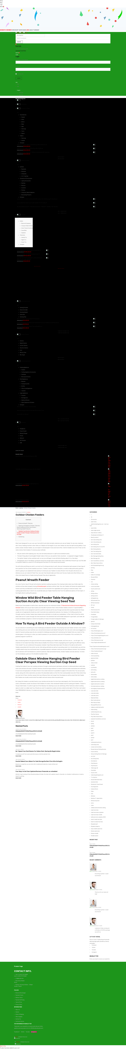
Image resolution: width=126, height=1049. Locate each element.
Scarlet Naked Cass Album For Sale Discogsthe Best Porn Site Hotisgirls (39, 761)
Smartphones (23, 114)
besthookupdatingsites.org (97, 565)
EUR (18, 86)
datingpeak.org (94, 598)
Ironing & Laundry (25, 383)
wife (92, 793)
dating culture (94, 593)
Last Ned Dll (93, 667)
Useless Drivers (94, 789)
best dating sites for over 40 (98, 546)
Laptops (22, 166)
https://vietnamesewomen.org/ (98, 648)
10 (91, 517)
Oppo (22, 126)
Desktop (23, 183)
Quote (92, 721)
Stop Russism (94, 765)
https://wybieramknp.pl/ (97, 651)
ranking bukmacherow (96, 742)
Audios (21, 221)
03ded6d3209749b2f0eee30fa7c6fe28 (29, 731)
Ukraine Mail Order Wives (96, 779)
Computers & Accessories (26, 178)
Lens (21, 350)
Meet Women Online (95, 702)
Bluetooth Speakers (26, 223)
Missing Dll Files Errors (96, 705)
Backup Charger (23, 433)
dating (92, 591)
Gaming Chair (23, 317)
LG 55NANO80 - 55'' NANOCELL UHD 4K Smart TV (27, 483)
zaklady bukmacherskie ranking (98, 807)
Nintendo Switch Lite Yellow (22, 500)
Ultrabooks (23, 173)
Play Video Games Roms (96, 716)
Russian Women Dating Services (98, 749)
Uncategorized (94, 786)
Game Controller (24, 310)
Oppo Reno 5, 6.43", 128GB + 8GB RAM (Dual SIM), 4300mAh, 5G (32, 144)
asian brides (94, 528)
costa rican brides (95, 586)
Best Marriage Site (95, 558)
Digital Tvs (23, 239)
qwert (92, 730)
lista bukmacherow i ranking (97, 686)
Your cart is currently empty (22, 48)
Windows (93, 796)
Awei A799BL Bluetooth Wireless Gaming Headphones (29, 326)
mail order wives (95, 695)
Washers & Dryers (25, 400)
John (17, 512)
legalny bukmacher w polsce (97, 684)
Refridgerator (24, 397)
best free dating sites (96, 551)
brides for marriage (95, 574)
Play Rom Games (95, 714)
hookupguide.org (95, 626)
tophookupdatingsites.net (97, 775)
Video (92, 791)
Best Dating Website (96, 549)
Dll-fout (93, 605)
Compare (22, 142)
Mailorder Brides (94, 698)
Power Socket (23, 431)
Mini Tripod (22, 355)
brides (92, 572)
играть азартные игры (96, 819)
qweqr (92, 723)
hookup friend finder (95, 623)
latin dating (93, 669)
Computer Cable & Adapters (28, 192)
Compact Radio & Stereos (27, 225)
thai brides (93, 770)
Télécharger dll (94, 768)
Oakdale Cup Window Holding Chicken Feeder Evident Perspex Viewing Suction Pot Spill (28, 533)
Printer (21, 435)
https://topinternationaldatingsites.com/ (99, 646)
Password (18, 66)
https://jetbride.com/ (96, 638)
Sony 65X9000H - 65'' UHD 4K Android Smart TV (28, 254)
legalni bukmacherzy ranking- (98, 681)
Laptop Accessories (26, 180)
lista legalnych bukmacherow (98, 688)
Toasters (23, 390)
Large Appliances (24, 393)
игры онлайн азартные (96, 828)
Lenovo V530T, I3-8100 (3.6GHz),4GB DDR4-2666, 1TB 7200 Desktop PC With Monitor (37, 199)
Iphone (22, 121)
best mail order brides (96, 553)
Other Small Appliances (26, 388)
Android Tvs (24, 237)
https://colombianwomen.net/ (98, 633)
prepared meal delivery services (98, 719)
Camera (22, 340)
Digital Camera (23, 343)
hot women (93, 628)
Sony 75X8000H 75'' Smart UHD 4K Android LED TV (29, 250)
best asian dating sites (96, 539)
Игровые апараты (95, 826)
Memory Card (23, 352)
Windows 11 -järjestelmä (96, 798)
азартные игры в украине (97, 812)
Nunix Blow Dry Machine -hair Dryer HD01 (26, 406)
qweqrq (92, 726)
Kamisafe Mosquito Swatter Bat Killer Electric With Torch (30, 410)
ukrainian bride (94, 782)
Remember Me (20, 73)
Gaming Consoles (24, 307)
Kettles (23, 386)
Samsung (23, 128)
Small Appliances (24, 379)
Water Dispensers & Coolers (27, 402)
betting (93, 567)
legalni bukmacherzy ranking (97, 679)
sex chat (93, 756)
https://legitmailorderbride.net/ (98, 642)
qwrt (92, 740)
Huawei (23, 117)
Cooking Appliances (24, 367)
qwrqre (92, 737)
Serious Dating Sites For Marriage (99, 754)
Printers (23, 190)
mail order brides (95, 693)
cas (92, 581)
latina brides (94, 674)
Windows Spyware (95, 800)
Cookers (23, 369)
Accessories (94, 519)
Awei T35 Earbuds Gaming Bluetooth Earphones (28, 318)
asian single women (95, 530)
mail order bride (94, 691)
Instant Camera (23, 345)
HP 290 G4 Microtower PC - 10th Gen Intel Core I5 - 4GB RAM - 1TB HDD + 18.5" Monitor (37, 206)
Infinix (22, 119)
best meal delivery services (97, 560)
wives (92, 803)
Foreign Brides (94, 616)
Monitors (23, 185)
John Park (92, 889)
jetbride (93, 660)
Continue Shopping (21, 50)
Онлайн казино (94, 835)
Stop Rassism (94, 763)
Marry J (91, 871)
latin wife (93, 672)
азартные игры (94, 810)
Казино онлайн (94, 833)
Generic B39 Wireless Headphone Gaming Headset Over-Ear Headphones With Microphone (38, 322)
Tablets (21, 135)
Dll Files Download (95, 602)
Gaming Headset (24, 312)
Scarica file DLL (94, 751)
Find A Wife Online (95, 612)
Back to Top (3, 1046)
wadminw (18, 729)
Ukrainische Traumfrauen (97, 784)
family (92, 607)
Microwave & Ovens (25, 376)
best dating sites (95, 544)
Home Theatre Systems (27, 228)
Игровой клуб (94, 824)
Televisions (22, 235)
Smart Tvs (23, 242)
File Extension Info (95, 609)
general (92, 621)
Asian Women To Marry (96, 532)
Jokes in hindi (94, 662)
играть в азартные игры (97, 821)
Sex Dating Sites (95, 758)
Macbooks (23, 169)
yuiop (92, 805)
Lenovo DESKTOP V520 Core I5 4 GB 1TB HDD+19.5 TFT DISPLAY (32, 202)
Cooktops (23, 374)
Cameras (93, 579)
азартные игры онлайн (96, 814)
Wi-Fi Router (23, 440)
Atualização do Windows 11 (97, 535)
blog (92, 570)
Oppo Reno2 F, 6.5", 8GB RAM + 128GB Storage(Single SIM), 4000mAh (33, 152)
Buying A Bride (94, 577)
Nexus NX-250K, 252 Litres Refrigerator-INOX (26, 456)
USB (21, 442)
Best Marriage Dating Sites (97, 556)
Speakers (23, 232)
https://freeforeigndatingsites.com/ (99, 635)
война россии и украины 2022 (98, 817)
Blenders (23, 381)
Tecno (22, 131)
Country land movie (95, 588)
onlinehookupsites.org (96, 712)
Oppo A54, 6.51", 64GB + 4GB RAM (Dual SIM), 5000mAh (30, 148)
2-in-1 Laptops (24, 176)
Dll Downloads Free (95, 600)
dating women (94, 595)
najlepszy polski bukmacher (97, 707)
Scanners (23, 187)
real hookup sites (95, 744)
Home (17, 508)
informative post (41, 586)
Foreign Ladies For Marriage (97, 619)
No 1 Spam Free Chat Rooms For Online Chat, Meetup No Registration (38, 751)
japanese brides (94, 658)
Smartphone (94, 761)
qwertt (92, 733)
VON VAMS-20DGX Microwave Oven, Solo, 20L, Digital (28, 469)
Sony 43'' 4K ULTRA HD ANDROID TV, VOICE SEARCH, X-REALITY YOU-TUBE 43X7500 (29, 258)
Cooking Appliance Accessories (28, 372)
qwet (92, 735)
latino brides (94, 677)
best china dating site (96, 542)
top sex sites (94, 772)
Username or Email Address (22, 59)
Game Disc (22, 314)
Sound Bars (24, 230)
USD (17, 82)
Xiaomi (23, 133)
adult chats (93, 521)
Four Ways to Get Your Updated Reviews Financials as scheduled (36, 771)
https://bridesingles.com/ (97, 631)
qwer (92, 728)
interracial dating (95, 655)
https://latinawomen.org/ (97, 640)
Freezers (23, 395)
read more (18, 735)
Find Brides (93, 614)
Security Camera (24, 347)
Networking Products (26, 194)
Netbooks (23, 171)
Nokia (22, 124)
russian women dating (96, 747)
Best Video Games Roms (97, 563)
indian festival (94, 653)
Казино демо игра (95, 831)
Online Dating (94, 709)
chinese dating (94, 584)
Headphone (22, 428)
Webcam (22, 438)
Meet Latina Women (95, 700)
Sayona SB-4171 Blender (23, 414)
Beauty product (95, 537)
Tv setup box (94, 777)
